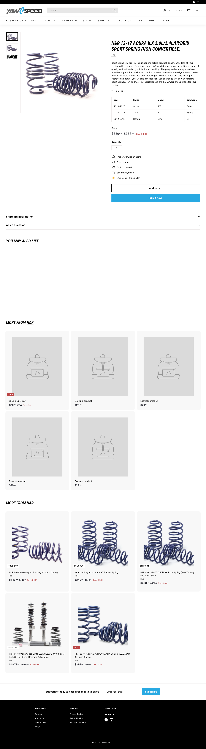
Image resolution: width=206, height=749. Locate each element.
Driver (48, 20)
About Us (124, 20)
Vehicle (68, 20)
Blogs (37, 726)
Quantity (116, 142)
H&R (113, 55)
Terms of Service (78, 722)
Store (87, 20)
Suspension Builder (21, 20)
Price (114, 128)
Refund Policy (76, 718)
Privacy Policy (76, 714)
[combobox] (82, 10)
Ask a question (15, 225)
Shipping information (19, 216)
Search (38, 714)
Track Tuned (147, 20)
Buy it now (155, 197)
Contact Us (40, 722)
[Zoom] (61, 72)
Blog (166, 20)
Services (104, 20)
